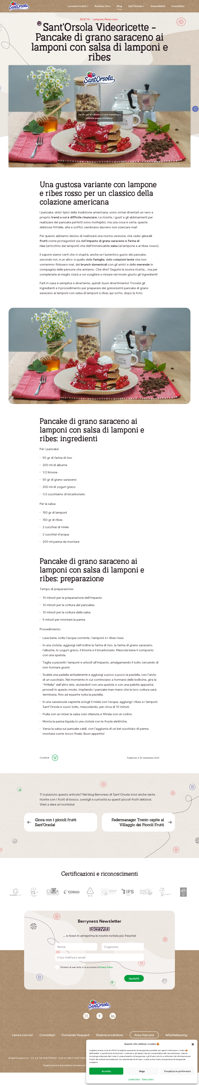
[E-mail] (72, 758)
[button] (192, 1043)
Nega (142, 1071)
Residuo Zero (103, 6)
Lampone (98, 19)
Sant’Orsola (135, 6)
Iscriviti (134, 978)
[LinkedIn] (65, 758)
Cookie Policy (134, 1079)
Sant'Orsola (19, 6)
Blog (119, 6)
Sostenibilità (158, 6)
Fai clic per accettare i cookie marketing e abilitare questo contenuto (100, 116)
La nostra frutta (77, 6)
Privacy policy (148, 1079)
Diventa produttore (109, 1035)
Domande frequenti (76, 1035)
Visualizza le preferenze (177, 1071)
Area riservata (144, 1035)
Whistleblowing (176, 1035)
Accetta (106, 1071)
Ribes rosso (111, 19)
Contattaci (177, 6)
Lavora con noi (22, 1035)
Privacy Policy (106, 967)
